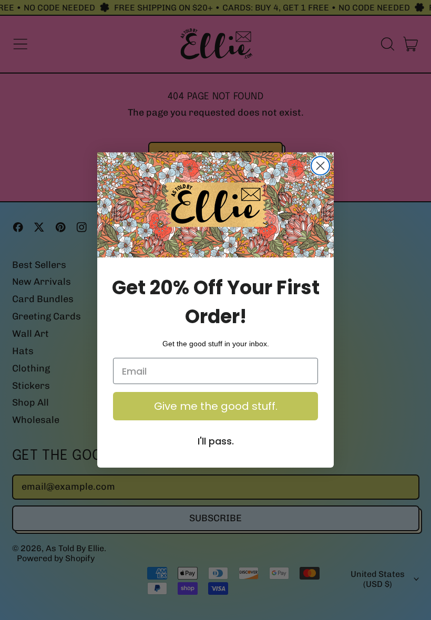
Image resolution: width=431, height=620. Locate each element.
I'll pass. (216, 441)
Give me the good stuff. (216, 406)
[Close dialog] (320, 166)
